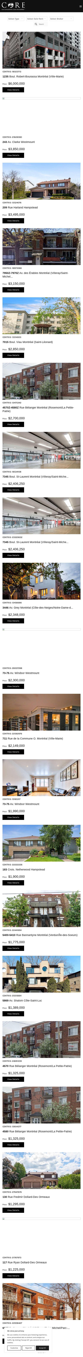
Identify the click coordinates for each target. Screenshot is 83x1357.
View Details (13, 90)
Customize (14, 1348)
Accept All (42, 1348)
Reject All (28, 1348)
